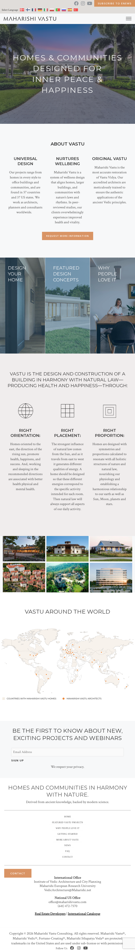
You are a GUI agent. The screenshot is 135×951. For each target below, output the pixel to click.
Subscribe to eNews (114, 3)
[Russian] (65, 10)
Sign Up (17, 760)
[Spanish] (71, 10)
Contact (67, 857)
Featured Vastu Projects (67, 822)
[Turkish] (77, 10)
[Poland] (53, 10)
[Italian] (47, 10)
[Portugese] (59, 10)
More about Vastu (67, 840)
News (67, 845)
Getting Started (67, 834)
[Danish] (23, 10)
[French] (35, 10)
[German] (41, 10)
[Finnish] (29, 10)
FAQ (67, 851)
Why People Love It (67, 828)
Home (67, 816)
